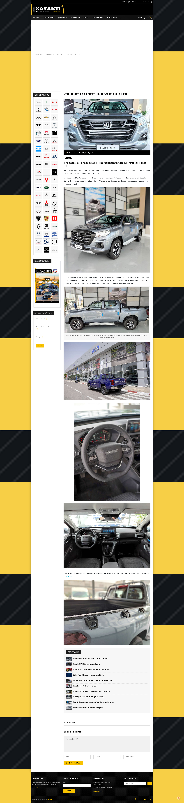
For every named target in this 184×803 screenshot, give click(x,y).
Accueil (123, 2)
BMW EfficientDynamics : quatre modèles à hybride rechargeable (93, 702)
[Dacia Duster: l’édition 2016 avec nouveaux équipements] (69, 670)
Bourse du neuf (49, 18)
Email (64, 783)
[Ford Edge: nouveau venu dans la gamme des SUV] (69, 697)
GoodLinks (49, 799)
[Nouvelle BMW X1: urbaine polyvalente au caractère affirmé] (69, 692)
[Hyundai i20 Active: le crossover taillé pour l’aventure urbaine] (69, 681)
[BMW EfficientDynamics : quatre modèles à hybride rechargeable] (69, 702)
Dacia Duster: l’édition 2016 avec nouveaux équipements (91, 669)
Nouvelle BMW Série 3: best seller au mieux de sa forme (90, 658)
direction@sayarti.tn (98, 791)
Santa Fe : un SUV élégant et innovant (85, 686)
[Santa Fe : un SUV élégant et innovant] (69, 686)
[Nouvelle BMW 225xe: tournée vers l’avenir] (69, 664)
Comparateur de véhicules (81, 18)
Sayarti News (98, 18)
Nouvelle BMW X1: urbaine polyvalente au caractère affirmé (91, 691)
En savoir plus (35, 788)
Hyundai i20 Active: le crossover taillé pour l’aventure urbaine (92, 680)
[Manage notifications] (178, 798)
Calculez (40, 345)
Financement (63, 18)
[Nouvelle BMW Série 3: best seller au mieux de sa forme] (69, 659)
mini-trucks (68, 576)
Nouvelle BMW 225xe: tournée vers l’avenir (86, 664)
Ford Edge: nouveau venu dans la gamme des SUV (88, 696)
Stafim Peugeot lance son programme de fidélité (88, 675)
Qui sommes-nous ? (132, 2)
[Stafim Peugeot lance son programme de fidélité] (69, 675)
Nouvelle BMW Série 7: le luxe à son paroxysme (88, 707)
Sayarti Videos (112, 18)
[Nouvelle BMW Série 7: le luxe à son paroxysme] (69, 708)
